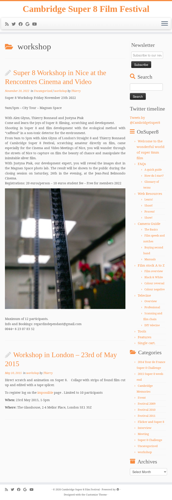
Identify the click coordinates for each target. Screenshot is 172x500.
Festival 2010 (146, 410)
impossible (45, 392)
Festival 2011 (146, 416)
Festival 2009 (146, 404)
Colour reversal (154, 283)
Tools (142, 331)
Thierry (76, 91)
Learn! (148, 199)
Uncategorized (43, 91)
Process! (149, 211)
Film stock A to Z (151, 265)
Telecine (144, 295)
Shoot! (148, 205)
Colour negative (154, 289)
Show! (148, 218)
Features (144, 337)
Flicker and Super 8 (151, 422)
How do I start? (154, 176)
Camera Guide (149, 223)
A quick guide (153, 170)
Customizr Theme (96, 494)
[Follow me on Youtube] (36, 24)
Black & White (153, 277)
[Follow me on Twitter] (15, 24)
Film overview (153, 271)
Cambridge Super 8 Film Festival (86, 9)
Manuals (150, 259)
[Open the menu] (164, 23)
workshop (61, 91)
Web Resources (150, 193)
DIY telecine (152, 325)
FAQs (142, 163)
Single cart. (146, 343)
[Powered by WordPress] (117, 488)
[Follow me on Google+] (29, 24)
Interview (144, 428)
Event (142, 398)
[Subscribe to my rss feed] (8, 24)
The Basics (151, 229)
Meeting (143, 434)
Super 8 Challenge (150, 440)
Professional (152, 307)
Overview (150, 301)
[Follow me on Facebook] (22, 24)
